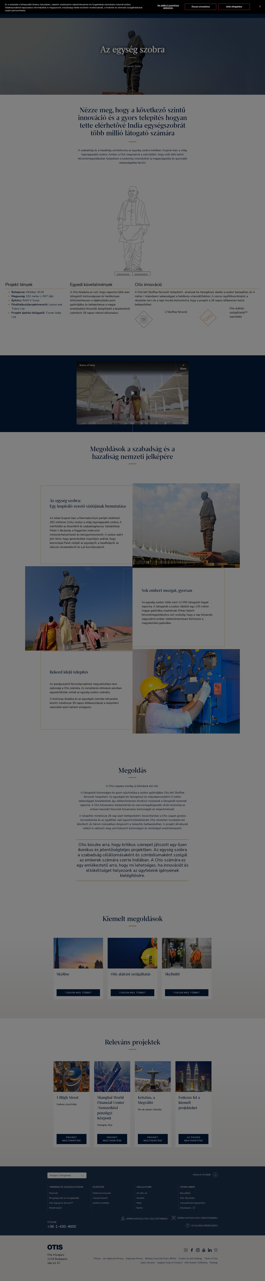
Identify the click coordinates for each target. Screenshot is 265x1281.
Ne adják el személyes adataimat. (168, 6)
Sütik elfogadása (234, 6)
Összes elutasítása (201, 6)
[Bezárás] (260, 6)
